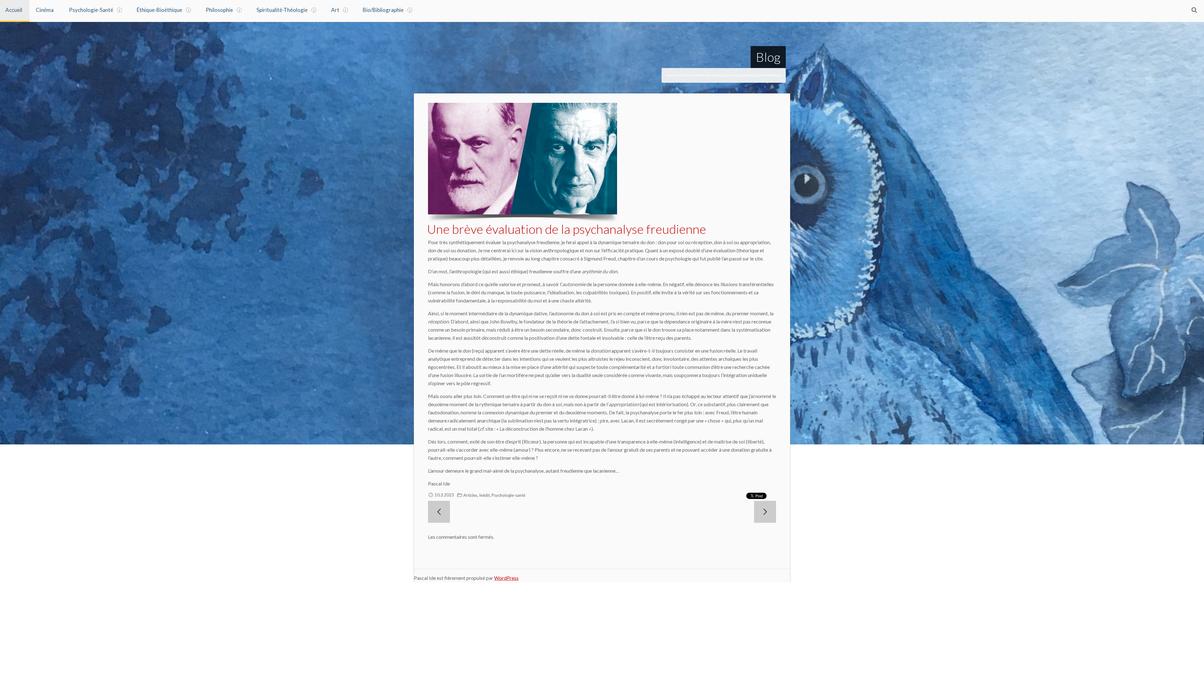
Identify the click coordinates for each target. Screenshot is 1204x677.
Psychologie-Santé (91, 10)
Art (335, 10)
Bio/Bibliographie (383, 10)
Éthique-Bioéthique (159, 10)
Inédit (484, 495)
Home (671, 75)
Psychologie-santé (508, 495)
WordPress (506, 578)
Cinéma (45, 10)
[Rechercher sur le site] (1194, 10)
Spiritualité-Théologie (282, 10)
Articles (685, 75)
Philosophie (219, 10)
